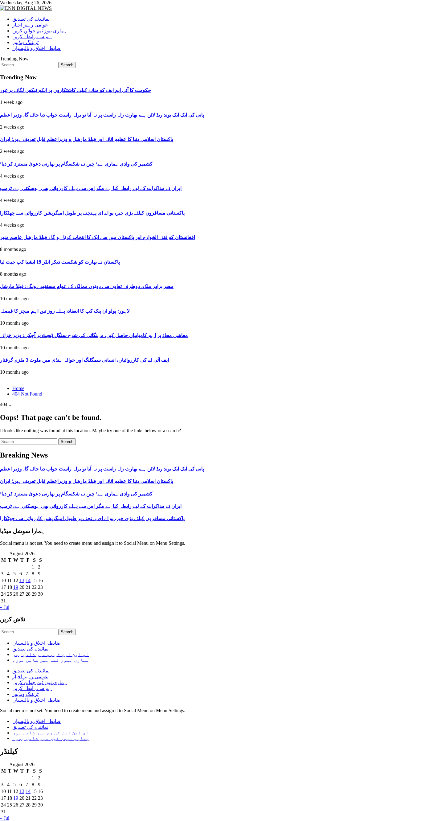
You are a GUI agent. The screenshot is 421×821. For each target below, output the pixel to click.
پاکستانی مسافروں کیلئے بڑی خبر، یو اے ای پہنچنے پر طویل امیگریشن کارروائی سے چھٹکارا (92, 213)
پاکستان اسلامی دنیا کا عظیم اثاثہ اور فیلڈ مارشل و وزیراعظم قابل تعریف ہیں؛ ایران (86, 139)
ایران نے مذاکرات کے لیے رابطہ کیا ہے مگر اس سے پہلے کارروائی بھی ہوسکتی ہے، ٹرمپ (91, 188)
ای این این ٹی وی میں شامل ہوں (50, 654)
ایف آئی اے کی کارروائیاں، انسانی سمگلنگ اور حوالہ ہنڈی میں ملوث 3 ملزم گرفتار (84, 360)
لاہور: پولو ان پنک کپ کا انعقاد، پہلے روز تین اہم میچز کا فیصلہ (65, 311)
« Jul (4, 607)
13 (21, 580)
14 (28, 580)
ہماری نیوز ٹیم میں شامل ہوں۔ (50, 660)
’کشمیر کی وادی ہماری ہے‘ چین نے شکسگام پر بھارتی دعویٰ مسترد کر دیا (76, 163)
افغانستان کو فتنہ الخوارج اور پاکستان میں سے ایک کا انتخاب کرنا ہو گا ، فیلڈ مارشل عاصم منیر (97, 237)
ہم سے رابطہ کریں (32, 36)
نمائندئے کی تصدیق (31, 19)
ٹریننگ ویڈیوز (25, 42)
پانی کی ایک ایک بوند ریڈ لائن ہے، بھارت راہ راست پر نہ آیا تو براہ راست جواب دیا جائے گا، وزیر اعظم (102, 114)
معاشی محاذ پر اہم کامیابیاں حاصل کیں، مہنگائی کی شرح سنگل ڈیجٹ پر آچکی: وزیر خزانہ (94, 335)
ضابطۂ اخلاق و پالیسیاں (36, 48)
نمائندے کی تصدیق (30, 648)
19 (15, 587)
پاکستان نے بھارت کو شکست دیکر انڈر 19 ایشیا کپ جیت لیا (60, 262)
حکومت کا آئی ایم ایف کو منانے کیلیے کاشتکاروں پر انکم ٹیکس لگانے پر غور (75, 90)
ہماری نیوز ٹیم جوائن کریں (39, 30)
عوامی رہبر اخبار (30, 24)
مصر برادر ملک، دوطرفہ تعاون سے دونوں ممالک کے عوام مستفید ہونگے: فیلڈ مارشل (87, 286)
